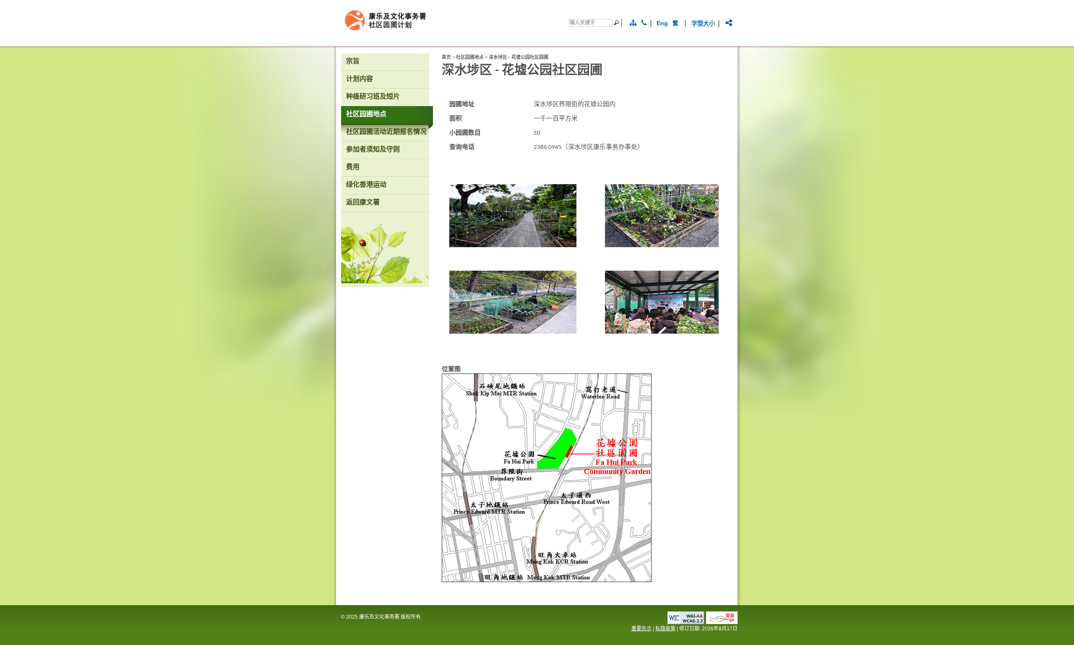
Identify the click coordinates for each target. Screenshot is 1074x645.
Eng (662, 23)
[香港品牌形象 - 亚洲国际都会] (722, 621)
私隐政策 (665, 629)
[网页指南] (633, 23)
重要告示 (641, 629)
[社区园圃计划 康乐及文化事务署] (446, 36)
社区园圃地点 (470, 57)
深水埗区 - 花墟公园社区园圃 (518, 57)
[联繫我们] (644, 23)
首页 (446, 57)
